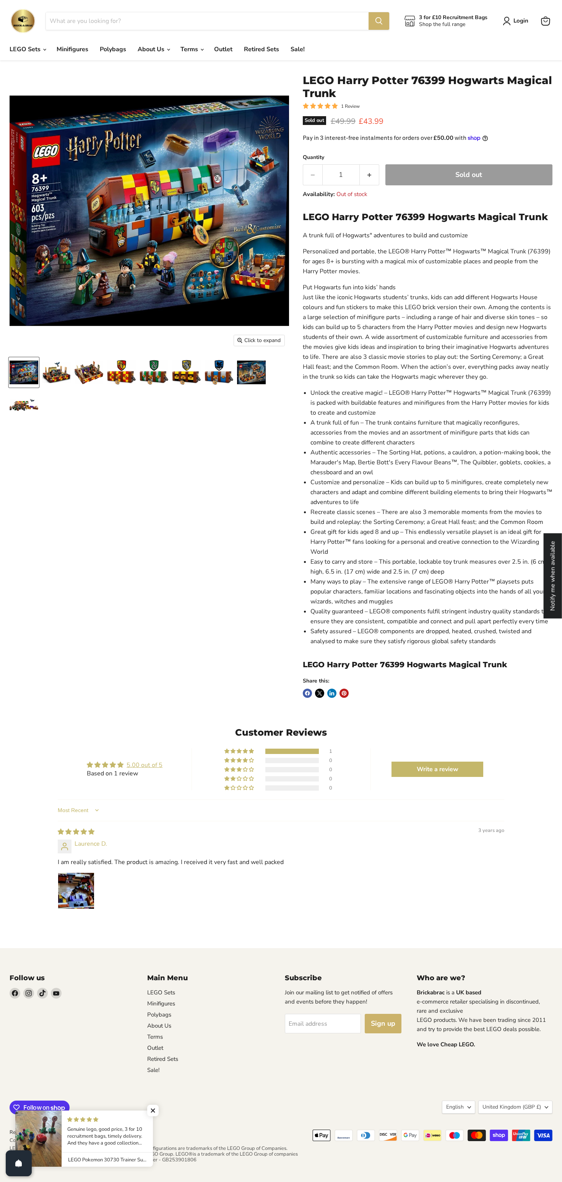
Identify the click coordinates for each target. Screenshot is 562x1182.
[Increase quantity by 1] (369, 174)
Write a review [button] (437, 769)
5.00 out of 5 (144, 765)
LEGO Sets (26, 49)
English (455, 1107)
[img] (76, 832)
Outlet (223, 49)
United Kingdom (511, 1107)
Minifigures (72, 49)
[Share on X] (319, 693)
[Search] (379, 21)
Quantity (313, 157)
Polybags (113, 49)
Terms (190, 49)
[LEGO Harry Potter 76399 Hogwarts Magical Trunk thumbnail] (24, 372)
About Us (152, 49)
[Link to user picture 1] (76, 890)
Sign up (383, 1023)
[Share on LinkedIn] (331, 693)
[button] (239, 751)
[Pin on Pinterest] (344, 693)
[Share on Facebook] (307, 693)
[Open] (19, 1163)
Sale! (298, 49)
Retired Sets (261, 49)
